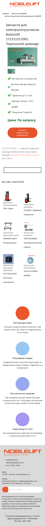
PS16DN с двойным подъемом (32, 212)
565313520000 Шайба (30, 273)
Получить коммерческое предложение (22, 132)
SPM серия (8, 208)
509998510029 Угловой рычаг (10, 240)
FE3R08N (14, 155)
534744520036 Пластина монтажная (10, 277)
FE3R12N (34, 155)
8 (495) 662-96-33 (12, 460)
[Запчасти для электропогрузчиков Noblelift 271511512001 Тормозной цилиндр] (11, 71)
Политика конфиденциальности (18, 516)
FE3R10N (24, 155)
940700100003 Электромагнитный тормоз (33, 242)
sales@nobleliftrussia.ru (15, 463)
